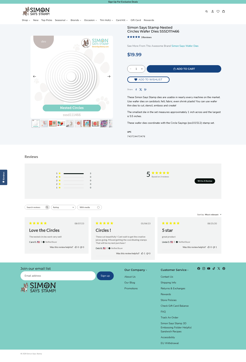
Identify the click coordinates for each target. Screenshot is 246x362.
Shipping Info (168, 282)
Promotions (131, 288)
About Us (130, 276)
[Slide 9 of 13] (104, 123)
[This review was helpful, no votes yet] (76, 247)
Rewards (166, 294)
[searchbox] (34, 207)
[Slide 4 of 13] (61, 123)
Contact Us (167, 276)
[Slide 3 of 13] (53, 123)
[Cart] (223, 11)
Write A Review (205, 181)
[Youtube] (208, 268)
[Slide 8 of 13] (95, 123)
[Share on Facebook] (136, 89)
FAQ (163, 311)
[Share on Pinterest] (145, 89)
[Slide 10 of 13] (112, 123)
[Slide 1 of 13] (35, 123)
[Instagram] (203, 268)
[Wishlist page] (218, 11)
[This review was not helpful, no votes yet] (81, 247)
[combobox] (63, 207)
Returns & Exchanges (173, 288)
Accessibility (168, 337)
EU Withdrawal (170, 343)
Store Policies (169, 300)
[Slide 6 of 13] (78, 123)
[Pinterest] (224, 268)
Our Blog (129, 282)
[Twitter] (219, 268)
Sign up (105, 275)
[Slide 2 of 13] (44, 123)
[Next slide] (110, 77)
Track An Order (169, 317)
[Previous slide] (33, 77)
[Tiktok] (214, 268)
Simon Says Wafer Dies (185, 46)
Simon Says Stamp (34, 354)
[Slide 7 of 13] (87, 123)
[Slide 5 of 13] (70, 123)
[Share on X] (140, 89)
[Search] (206, 11)
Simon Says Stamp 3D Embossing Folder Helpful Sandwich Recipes (176, 327)
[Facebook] (198, 268)
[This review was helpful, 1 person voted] (142, 253)
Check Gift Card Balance (175, 306)
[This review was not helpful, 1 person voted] (214, 247)
